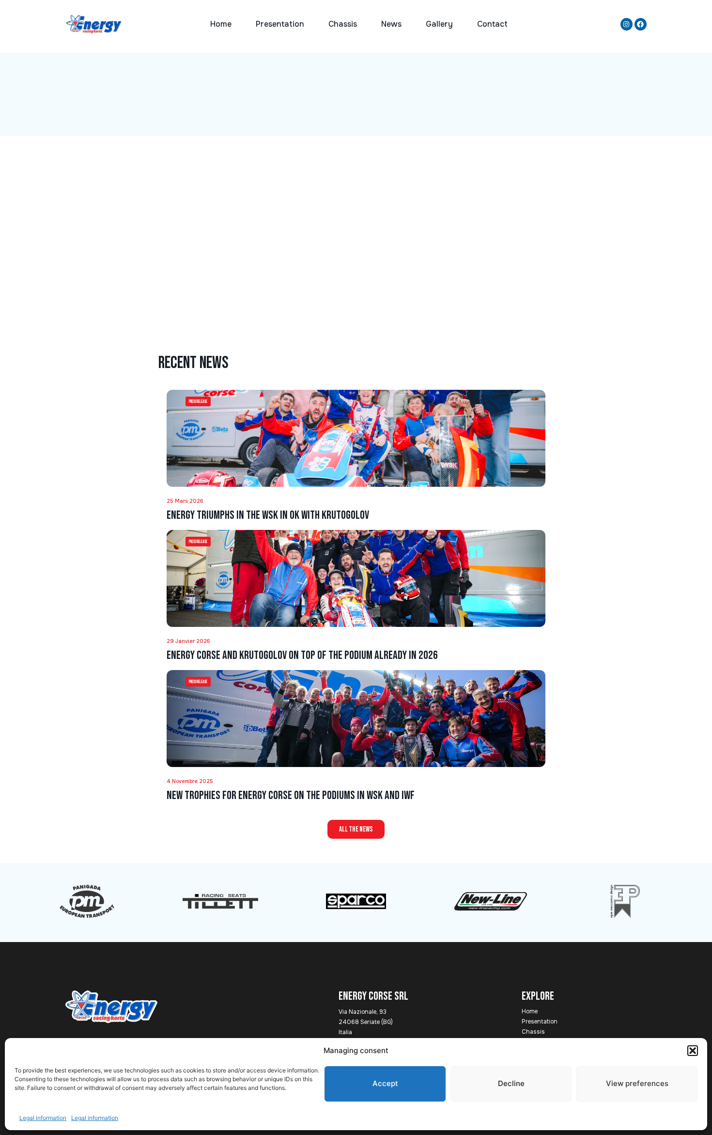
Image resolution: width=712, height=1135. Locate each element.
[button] (692, 1050)
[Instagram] (626, 24)
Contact (492, 24)
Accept (385, 1083)
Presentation (280, 24)
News (391, 24)
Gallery (439, 24)
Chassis (342, 24)
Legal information (42, 1117)
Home (221, 24)
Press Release (198, 401)
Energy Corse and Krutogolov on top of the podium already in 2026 (302, 655)
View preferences (637, 1083)
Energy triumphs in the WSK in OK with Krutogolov (268, 515)
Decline (511, 1083)
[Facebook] (641, 24)
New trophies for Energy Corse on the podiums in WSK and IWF (291, 795)
